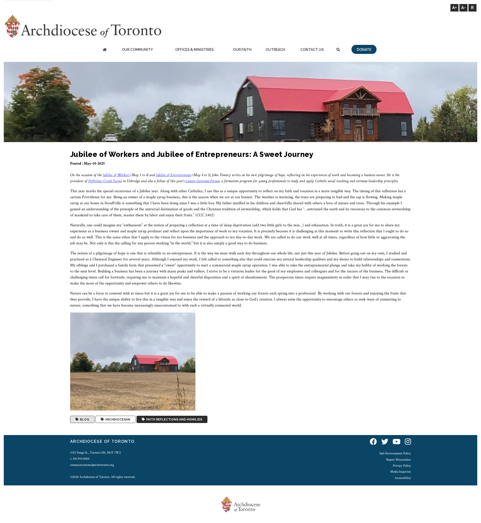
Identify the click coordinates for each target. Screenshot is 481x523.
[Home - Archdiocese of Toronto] (104, 50)
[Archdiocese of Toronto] (82, 26)
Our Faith (242, 50)
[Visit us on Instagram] (408, 442)
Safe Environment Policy (395, 453)
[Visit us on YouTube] (397, 442)
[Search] (338, 50)
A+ (454, 7)
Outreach (275, 50)
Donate (364, 50)
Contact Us (312, 50)
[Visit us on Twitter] (384, 442)
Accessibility (403, 478)
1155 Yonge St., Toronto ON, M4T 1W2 (95, 453)
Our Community (137, 50)
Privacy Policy (402, 466)
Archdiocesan (117, 419)
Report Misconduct (398, 460)
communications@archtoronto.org (92, 465)
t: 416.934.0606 (79, 459)
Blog (83, 419)
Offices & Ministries (194, 50)
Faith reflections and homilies (173, 419)
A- (463, 7)
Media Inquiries (400, 472)
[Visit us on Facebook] (373, 442)
